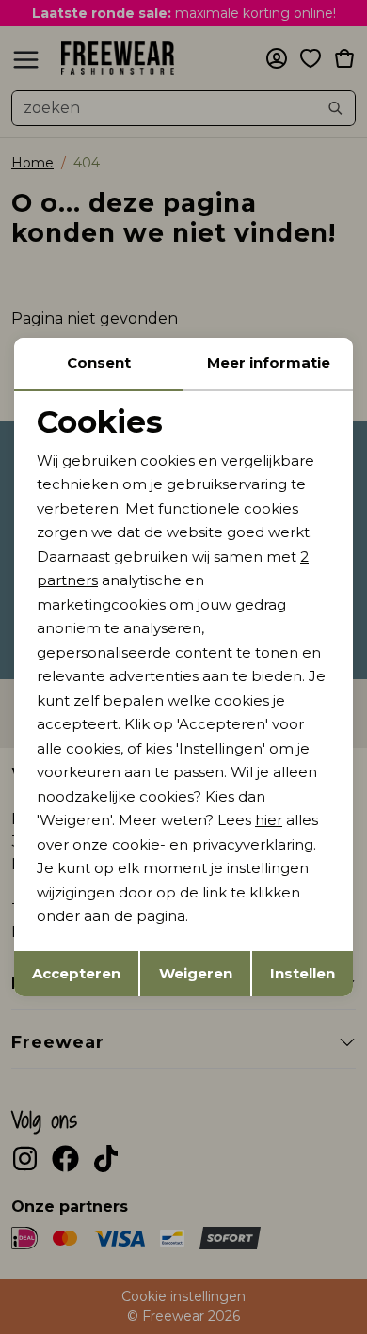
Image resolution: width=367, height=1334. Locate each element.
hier (268, 820)
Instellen (302, 973)
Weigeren (195, 973)
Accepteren (76, 973)
